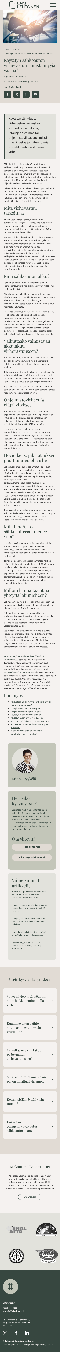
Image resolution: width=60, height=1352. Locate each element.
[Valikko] (52, 5)
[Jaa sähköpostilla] (35, 94)
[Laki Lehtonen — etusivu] (24, 5)
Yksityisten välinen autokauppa (25, 708)
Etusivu (7, 49)
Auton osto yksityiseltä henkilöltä (26, 730)
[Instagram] (8, 1333)
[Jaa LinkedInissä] (26, 94)
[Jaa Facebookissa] (7, 94)
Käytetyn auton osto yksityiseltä (26, 714)
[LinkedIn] (30, 1333)
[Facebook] (19, 1333)
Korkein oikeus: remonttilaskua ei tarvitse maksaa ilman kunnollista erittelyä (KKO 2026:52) (29, 908)
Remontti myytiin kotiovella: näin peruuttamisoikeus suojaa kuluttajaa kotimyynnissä (27, 945)
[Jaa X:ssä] (16, 94)
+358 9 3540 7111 (32, 846)
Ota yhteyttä (30, 1196)
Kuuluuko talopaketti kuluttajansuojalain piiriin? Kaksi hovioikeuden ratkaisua (29, 933)
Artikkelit (17, 49)
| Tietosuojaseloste (45, 1344)
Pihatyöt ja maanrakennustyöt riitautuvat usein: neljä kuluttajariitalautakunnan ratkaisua (29, 921)
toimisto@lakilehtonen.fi (32, 857)
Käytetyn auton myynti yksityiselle (27, 717)
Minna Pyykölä (19, 76)
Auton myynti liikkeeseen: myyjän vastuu (30, 721)
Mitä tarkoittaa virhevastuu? (24, 734)
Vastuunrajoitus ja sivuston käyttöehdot (20, 1344)
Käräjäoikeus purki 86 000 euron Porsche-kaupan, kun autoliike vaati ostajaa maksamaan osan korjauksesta (29, 894)
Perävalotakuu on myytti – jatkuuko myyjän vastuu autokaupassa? (31, 703)
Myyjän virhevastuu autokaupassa (27, 711)
